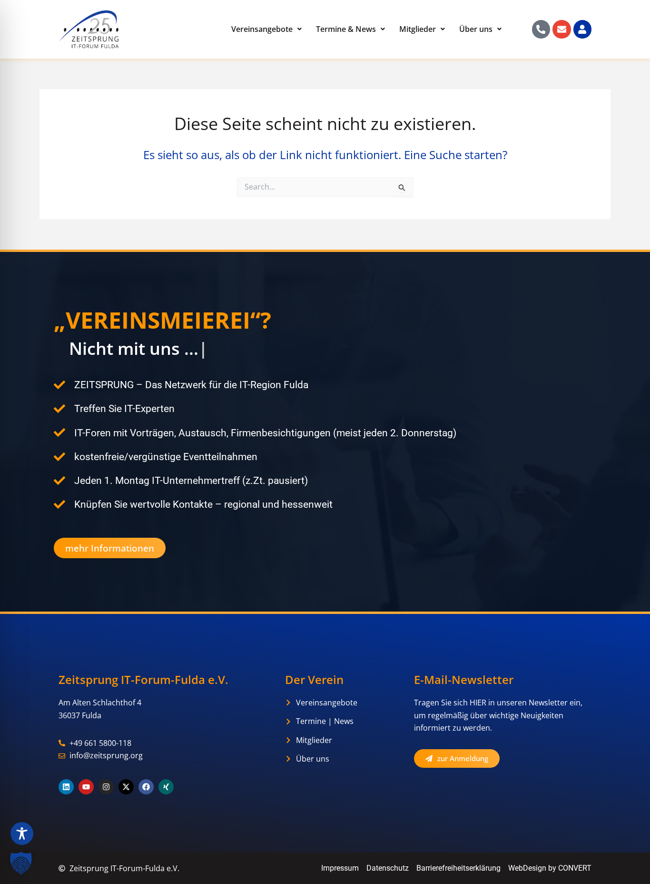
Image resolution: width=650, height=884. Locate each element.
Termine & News (346, 29)
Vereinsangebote (262, 29)
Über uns (475, 29)
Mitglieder (417, 29)
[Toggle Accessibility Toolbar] (22, 833)
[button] (21, 863)
